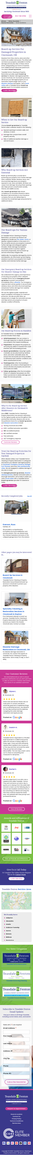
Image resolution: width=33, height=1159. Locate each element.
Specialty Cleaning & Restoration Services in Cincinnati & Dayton (13, 611)
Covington (14, 464)
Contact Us (16, 1116)
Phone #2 (7, 1073)
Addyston (9, 918)
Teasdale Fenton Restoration (16, 964)
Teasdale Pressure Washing (16, 998)
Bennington (10, 940)
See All (29, 496)
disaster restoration (11, 423)
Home (4, 21)
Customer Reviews (10, 442)
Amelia (8, 924)
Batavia (8, 934)
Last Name (7, 1043)
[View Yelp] (29, 1143)
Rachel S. (12, 769)
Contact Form (20, 875)
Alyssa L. (12, 691)
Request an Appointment (7, 16)
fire (18, 239)
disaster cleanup (7, 83)
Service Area (24, 889)
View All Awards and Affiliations (16, 859)
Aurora (8, 931)
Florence (21, 464)
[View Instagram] (12, 1143)
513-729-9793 (20, 16)
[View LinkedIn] (24, 1143)
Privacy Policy (16, 1119)
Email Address (9, 1028)
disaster (17, 282)
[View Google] (8, 1143)
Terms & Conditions (16, 1121)
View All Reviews (16, 809)
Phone (5, 1066)
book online (10, 478)
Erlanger (27, 464)
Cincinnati (6, 464)
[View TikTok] (20, 1143)
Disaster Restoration (7, 22)
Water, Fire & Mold (13, 21)
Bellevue (9, 937)
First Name (7, 1036)
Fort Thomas (5, 466)
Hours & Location (16, 1114)
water (22, 239)
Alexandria (9, 921)
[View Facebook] (3, 1143)
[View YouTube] (16, 1143)
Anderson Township (12, 927)
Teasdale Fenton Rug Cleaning (16, 981)
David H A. (13, 727)
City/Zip (6, 1058)
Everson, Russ (9, 524)
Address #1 (8, 1051)
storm (26, 239)
